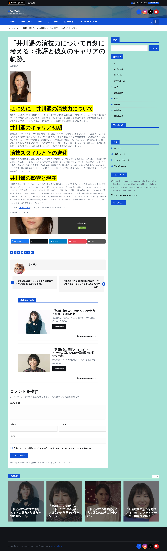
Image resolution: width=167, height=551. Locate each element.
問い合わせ (68, 21)
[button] (154, 476)
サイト (13, 436)
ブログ (40, 21)
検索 (115, 39)
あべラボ (118, 75)
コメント (15, 403)
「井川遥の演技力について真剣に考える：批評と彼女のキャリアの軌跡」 (49, 28)
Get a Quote (118, 203)
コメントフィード (122, 160)
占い (116, 86)
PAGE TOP (161, 532)
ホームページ (13, 28)
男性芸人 (118, 110)
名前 (13, 424)
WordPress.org (121, 166)
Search (154, 48)
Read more (59, 326)
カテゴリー (25, 21)
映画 (116, 98)
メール (63, 424)
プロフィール (53, 21)
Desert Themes (57, 546)
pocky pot (118, 69)
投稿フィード (119, 154)
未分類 (117, 104)
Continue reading (85, 336)
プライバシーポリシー (88, 21)
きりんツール (24, 207)
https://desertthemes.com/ (125, 195)
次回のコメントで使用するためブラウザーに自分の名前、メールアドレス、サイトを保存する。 (53, 448)
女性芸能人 (14, 66)
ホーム (13, 21)
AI (115, 63)
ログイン (118, 148)
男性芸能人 (118, 116)
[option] (26, 501)
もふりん (33, 264)
